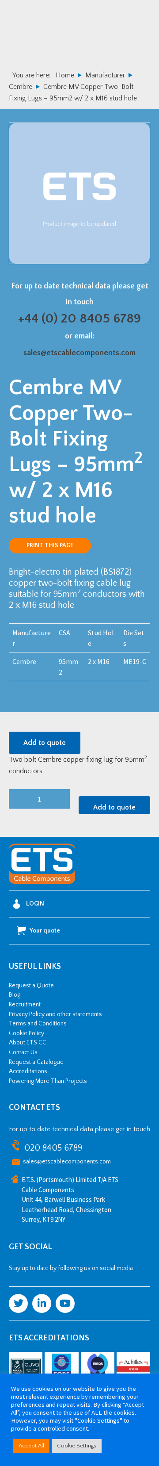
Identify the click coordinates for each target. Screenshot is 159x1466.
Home (65, 75)
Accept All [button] (31, 1446)
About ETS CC (27, 1042)
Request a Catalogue (36, 1062)
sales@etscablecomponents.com (79, 353)
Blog (14, 994)
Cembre (20, 87)
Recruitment (25, 1004)
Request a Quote (31, 985)
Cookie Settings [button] (76, 1446)
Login (35, 903)
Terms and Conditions (38, 1023)
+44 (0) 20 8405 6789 (79, 318)
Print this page (49, 545)
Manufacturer (105, 75)
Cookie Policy (26, 1033)
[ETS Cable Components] (42, 882)
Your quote (45, 930)
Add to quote (44, 743)
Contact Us (23, 1052)
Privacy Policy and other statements (55, 1014)
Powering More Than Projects (48, 1081)
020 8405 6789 (53, 1148)
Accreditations (28, 1071)
